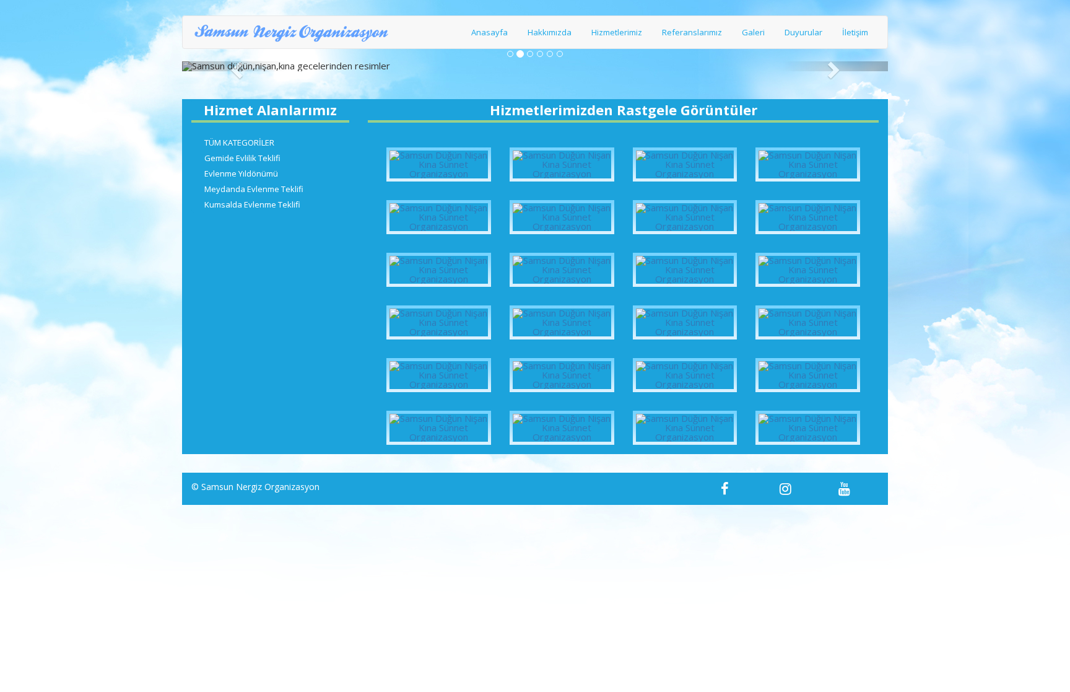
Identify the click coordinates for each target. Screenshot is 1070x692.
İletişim (855, 32)
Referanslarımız (692, 32)
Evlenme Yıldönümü (241, 173)
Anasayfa (489, 32)
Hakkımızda (550, 32)
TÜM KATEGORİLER (239, 142)
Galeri (753, 32)
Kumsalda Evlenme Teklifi (252, 204)
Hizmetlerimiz (616, 32)
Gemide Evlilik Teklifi (242, 158)
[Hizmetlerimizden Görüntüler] (438, 164)
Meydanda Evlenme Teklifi (253, 189)
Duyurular (803, 32)
